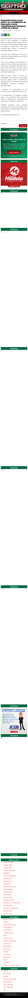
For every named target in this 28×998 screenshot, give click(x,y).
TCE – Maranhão (8, 987)
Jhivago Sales (7, 867)
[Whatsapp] (18, 13)
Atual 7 (5, 960)
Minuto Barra (7, 946)
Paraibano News (8, 892)
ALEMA (5, 971)
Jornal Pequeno (8, 927)
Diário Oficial (7, 973)
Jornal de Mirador (8, 862)
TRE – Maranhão (8, 984)
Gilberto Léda (7, 913)
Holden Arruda (7, 881)
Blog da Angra (7, 878)
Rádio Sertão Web (8, 900)
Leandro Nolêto (8, 865)
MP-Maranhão (7, 981)
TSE (4, 990)
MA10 (5, 935)
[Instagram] (13, 13)
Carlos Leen (6, 943)
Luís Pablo (6, 962)
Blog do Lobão (7, 897)
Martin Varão (7, 894)
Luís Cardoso (7, 954)
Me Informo (6, 884)
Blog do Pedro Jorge (9, 886)
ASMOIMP (6, 873)
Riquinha (5, 951)
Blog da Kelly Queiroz (9, 924)
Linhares (5, 922)
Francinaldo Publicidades (10, 908)
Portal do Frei (7, 949)
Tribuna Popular (8, 905)
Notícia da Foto (8, 938)
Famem (5, 976)
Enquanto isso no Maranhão (11, 903)
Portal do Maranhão (9, 870)
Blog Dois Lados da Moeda (11, 965)
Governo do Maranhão (10, 979)
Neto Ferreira (7, 957)
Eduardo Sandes (8, 889)
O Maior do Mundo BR (9, 941)
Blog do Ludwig (8, 919)
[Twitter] (15, 13)
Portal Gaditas (7, 930)
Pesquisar (3, 123)
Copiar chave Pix (14, 152)
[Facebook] (10, 13)
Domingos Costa (8, 933)
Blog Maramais (7, 911)
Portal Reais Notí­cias (9, 876)
